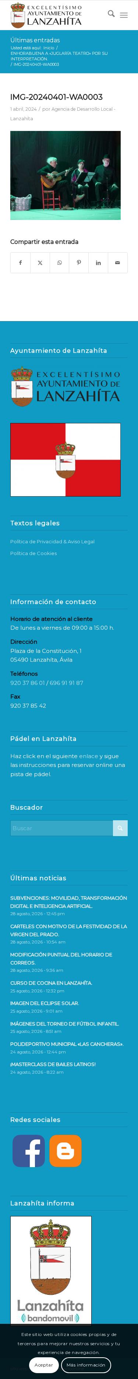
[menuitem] (107, 15)
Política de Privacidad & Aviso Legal (52, 541)
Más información (86, 1365)
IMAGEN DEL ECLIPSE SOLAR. (44, 1003)
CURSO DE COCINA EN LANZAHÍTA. (51, 983)
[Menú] (124, 15)
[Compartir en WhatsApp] (59, 263)
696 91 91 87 (66, 682)
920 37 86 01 (27, 682)
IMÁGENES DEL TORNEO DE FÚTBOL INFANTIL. (64, 1024)
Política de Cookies (33, 553)
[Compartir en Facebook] (20, 263)
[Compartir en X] (40, 263)
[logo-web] (57, 15)
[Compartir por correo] (117, 263)
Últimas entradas (35, 40)
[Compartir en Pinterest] (78, 263)
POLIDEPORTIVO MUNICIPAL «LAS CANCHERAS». (67, 1044)
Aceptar (44, 1365)
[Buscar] (107, 15)
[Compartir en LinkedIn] (98, 263)
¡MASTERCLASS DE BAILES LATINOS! (53, 1064)
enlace (88, 756)
